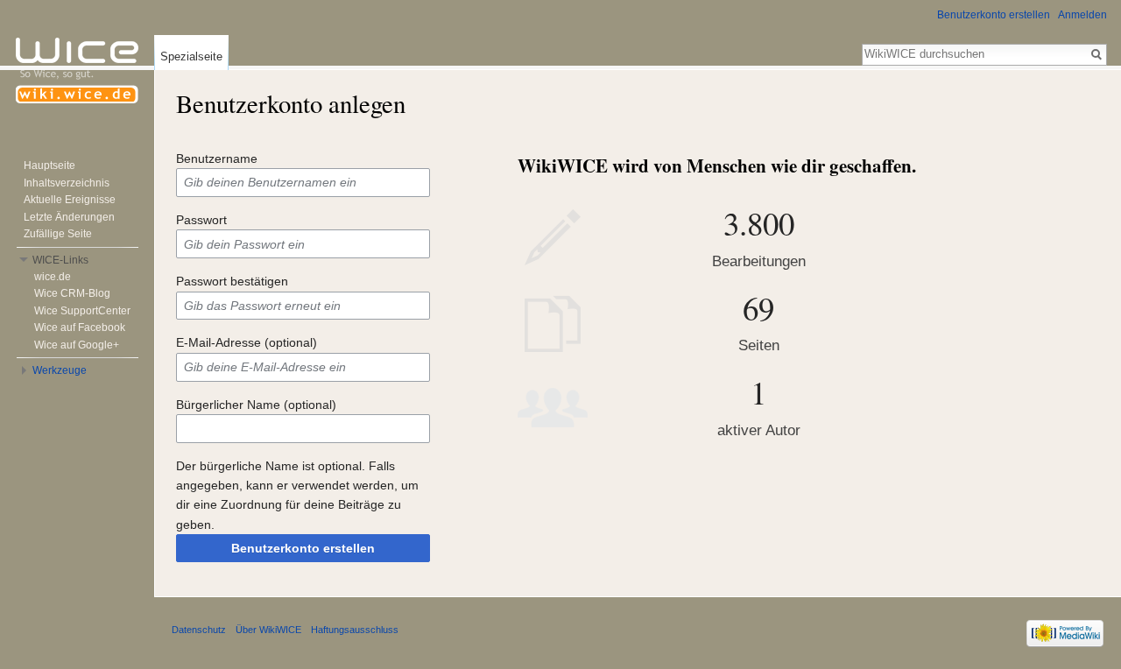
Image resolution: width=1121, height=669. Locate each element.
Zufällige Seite (58, 234)
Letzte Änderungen (69, 217)
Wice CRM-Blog (72, 293)
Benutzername (216, 158)
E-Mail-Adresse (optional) (246, 342)
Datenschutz (199, 629)
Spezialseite (191, 56)
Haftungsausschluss (354, 629)
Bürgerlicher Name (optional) (256, 405)
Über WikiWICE (268, 629)
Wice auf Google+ (76, 345)
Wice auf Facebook (79, 327)
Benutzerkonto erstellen (303, 548)
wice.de (52, 277)
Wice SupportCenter (82, 311)
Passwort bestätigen (232, 281)
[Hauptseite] (77, 70)
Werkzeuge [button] (59, 370)
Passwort (201, 220)
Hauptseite (49, 165)
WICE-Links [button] (60, 260)
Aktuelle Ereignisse (70, 200)
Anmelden (1082, 15)
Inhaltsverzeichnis (66, 183)
